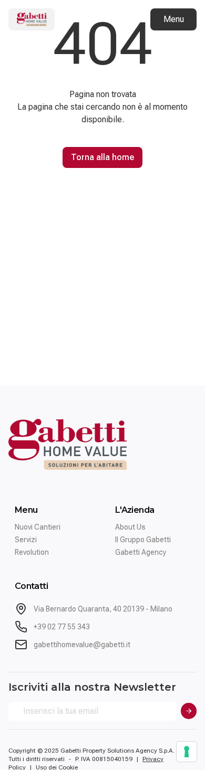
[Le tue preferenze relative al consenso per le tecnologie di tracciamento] (187, 752)
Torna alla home (102, 157)
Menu (173, 19)
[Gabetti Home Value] (31, 19)
